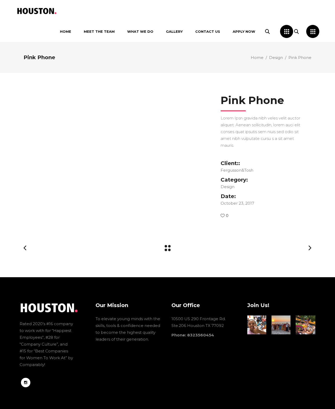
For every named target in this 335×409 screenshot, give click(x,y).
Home (257, 57)
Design (276, 57)
